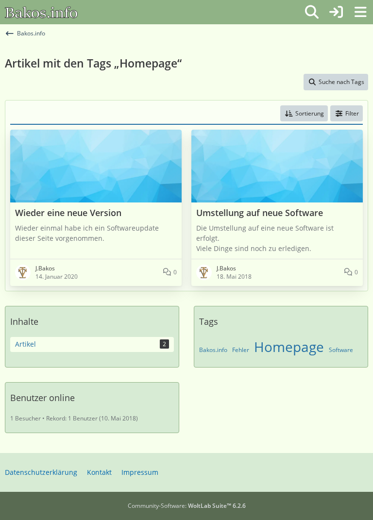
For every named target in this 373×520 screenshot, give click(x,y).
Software (341, 350)
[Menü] (360, 12)
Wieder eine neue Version (68, 212)
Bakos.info (213, 350)
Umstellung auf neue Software (259, 212)
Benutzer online (42, 397)
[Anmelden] (336, 12)
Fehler (240, 350)
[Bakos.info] (41, 12)
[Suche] (312, 12)
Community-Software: (187, 506)
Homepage (289, 346)
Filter (352, 113)
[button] (304, 113)
